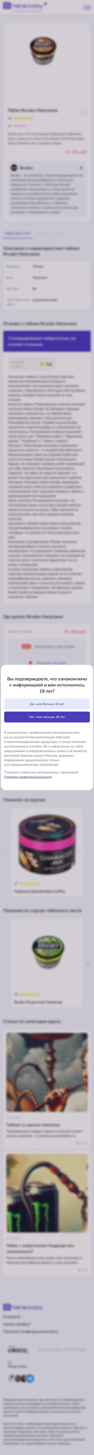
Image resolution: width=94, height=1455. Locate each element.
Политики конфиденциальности (28, 777)
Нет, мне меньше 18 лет (47, 717)
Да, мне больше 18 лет (47, 704)
